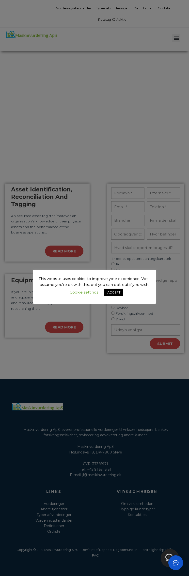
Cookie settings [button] (84, 292)
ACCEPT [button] (113, 292)
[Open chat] (175, 562)
